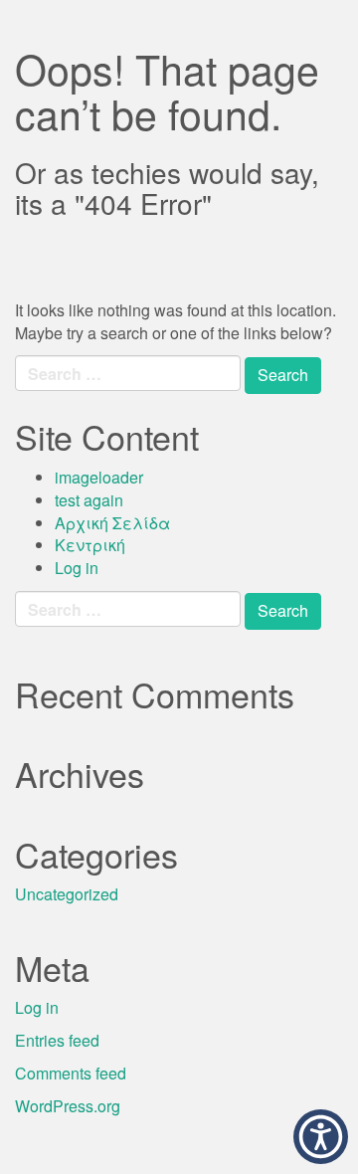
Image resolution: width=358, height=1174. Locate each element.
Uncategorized (66, 893)
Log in (76, 567)
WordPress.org (67, 1105)
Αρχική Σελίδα (112, 522)
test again (89, 500)
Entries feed (57, 1040)
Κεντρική (90, 544)
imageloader (99, 477)
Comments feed (70, 1073)
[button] (320, 1136)
